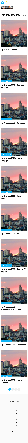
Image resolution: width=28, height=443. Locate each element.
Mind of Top (10, 431)
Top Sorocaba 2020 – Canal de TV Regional (13, 270)
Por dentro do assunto (19, 428)
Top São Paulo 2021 (19, 407)
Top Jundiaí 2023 (10, 425)
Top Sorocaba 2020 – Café (10, 233)
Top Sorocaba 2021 (19, 416)
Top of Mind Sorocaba (6, 81)
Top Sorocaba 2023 (19, 419)
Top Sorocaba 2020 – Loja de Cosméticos (11, 381)
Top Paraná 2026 (9, 416)
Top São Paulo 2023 (19, 410)
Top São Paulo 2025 (19, 413)
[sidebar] (26, 2)
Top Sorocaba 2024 (9, 422)
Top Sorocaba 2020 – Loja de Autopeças (11, 159)
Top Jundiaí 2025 (8, 428)
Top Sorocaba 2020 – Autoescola (13, 122)
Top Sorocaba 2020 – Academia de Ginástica (13, 86)
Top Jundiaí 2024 (19, 425)
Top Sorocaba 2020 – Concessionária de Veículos (11, 308)
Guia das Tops (18, 431)
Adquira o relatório (9, 407)
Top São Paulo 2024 (9, 413)
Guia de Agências (14, 434)
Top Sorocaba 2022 (9, 419)
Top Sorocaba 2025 (19, 422)
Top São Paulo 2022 (9, 410)
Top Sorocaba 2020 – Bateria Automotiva (11, 197)
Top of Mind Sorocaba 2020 (11, 49)
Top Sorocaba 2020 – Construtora (13, 344)
